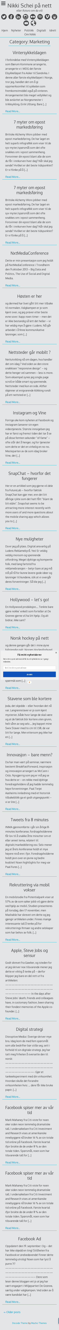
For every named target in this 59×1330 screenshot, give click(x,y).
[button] (29, 654)
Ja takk (29, 674)
